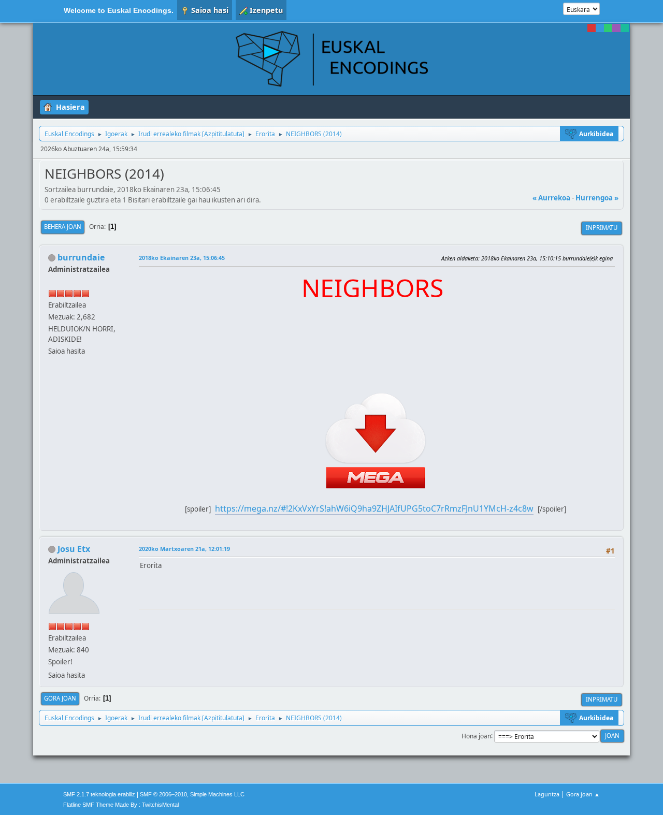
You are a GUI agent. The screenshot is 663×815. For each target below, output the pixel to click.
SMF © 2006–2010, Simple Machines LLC (192, 794)
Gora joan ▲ (583, 794)
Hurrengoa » (596, 197)
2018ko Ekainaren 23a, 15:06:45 (182, 257)
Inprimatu (601, 227)
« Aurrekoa (551, 197)
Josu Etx (73, 549)
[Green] (608, 28)
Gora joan (60, 698)
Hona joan (476, 735)
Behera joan (62, 226)
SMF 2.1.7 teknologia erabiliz (99, 794)
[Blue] (600, 28)
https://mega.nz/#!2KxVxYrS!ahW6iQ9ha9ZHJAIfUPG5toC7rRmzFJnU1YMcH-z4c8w (374, 508)
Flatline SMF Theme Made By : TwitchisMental (121, 805)
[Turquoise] (625, 28)
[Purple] (616, 28)
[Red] (591, 28)
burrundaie (81, 257)
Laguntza (547, 794)
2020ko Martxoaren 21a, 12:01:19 (184, 548)
